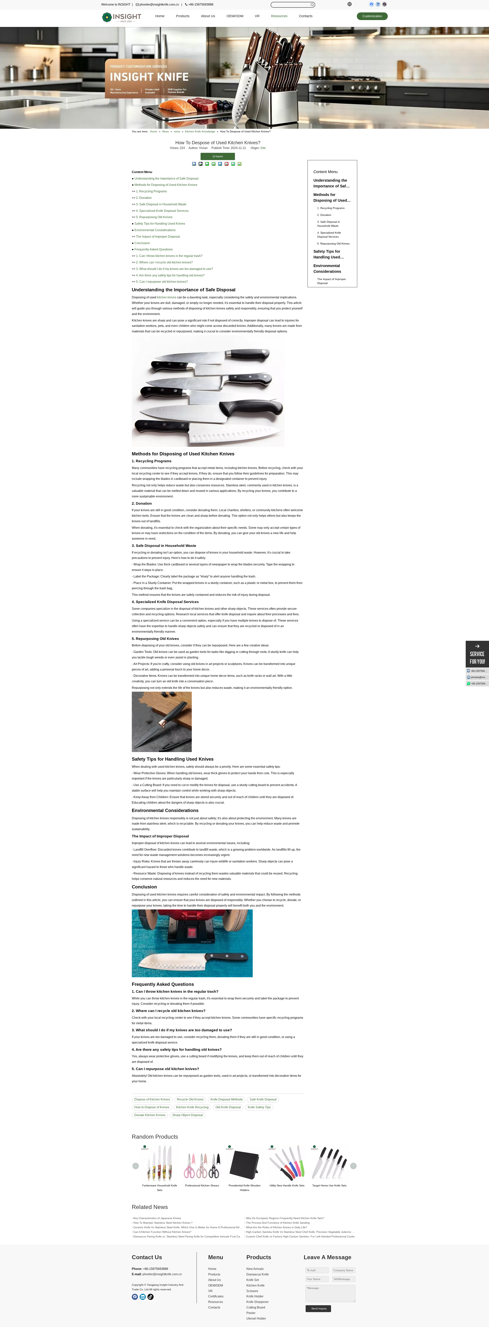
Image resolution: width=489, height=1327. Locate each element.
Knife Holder (254, 1296)
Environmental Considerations (155, 230)
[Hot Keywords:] (312, 4)
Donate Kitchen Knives (149, 1115)
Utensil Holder (256, 1318)
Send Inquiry (319, 1308)
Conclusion (142, 243)
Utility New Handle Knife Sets (244, 1185)
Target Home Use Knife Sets (287, 1185)
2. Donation (144, 197)
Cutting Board (255, 1307)
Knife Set (252, 1280)
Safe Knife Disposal (263, 1099)
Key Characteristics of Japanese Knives (157, 1218)
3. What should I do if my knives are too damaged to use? (174, 268)
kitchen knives (166, 297)
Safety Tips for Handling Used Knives (159, 223)
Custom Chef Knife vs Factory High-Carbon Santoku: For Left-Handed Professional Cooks (300, 1236)
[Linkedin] (378, 4)
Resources (215, 1302)
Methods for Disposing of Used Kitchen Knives (165, 184)
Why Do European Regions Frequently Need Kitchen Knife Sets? (285, 1218)
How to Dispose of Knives (151, 1107)
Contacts (214, 1307)
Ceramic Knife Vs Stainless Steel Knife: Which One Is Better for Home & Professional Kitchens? (188, 1227)
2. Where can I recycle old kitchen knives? (164, 262)
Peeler (250, 1313)
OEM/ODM (215, 1285)
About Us (214, 1280)
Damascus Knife (257, 1274)
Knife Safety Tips (259, 1107)
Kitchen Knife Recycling (192, 1107)
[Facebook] (371, 4)
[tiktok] (384, 4)
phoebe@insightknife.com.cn (480, 677)
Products (214, 1274)
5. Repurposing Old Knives (154, 217)
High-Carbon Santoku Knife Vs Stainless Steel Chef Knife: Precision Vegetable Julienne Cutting (301, 1231)
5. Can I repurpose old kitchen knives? (162, 281)
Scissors (252, 1291)
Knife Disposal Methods (226, 1099)
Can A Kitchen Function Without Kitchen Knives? (162, 1231)
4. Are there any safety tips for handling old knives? (170, 275)
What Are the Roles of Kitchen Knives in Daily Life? (276, 1227)
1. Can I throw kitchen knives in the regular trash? (169, 255)
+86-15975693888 (480, 671)
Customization (372, 16)
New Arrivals (255, 1268)
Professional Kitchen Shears (160, 1185)
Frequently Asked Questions (153, 249)
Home (212, 1268)
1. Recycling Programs (151, 191)
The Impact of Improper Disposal (158, 236)
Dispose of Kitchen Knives (152, 1099)
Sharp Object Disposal (187, 1115)
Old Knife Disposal (228, 1107)
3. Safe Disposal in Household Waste (161, 204)
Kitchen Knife (255, 1285)
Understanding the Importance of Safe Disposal (166, 178)
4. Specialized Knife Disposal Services (162, 210)
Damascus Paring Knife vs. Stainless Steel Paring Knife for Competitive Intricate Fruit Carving (188, 1236)
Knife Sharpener (257, 1302)
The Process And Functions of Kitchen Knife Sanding (278, 1222)
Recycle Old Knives (190, 1099)
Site (263, 148)
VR (210, 1291)
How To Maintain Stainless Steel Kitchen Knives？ (163, 1222)
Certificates (215, 1296)
